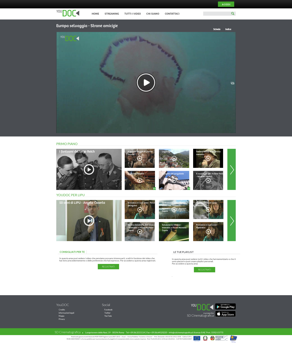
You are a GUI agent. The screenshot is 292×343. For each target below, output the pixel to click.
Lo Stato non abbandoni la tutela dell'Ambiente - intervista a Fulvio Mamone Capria (174, 207)
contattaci (172, 13)
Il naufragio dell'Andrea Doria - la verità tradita (210, 175)
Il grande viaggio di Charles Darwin (140, 153)
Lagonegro (167, 151)
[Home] (67, 15)
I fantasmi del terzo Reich (77, 152)
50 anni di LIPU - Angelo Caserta (82, 203)
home (95, 13)
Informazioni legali (66, 313)
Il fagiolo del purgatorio (173, 174)
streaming (112, 13)
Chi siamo (152, 13)
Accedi (226, 4)
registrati (108, 266)
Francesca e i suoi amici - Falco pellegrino (141, 204)
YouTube (108, 316)
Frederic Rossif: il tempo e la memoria (208, 153)
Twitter (107, 313)
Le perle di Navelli (136, 174)
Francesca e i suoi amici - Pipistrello (207, 226)
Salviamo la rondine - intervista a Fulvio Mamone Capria (174, 228)
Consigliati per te (73, 251)
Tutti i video (132, 13)
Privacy (62, 319)
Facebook (108, 310)
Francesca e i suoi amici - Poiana (207, 204)
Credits (62, 310)
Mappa (61, 316)
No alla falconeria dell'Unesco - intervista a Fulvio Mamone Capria (141, 228)
